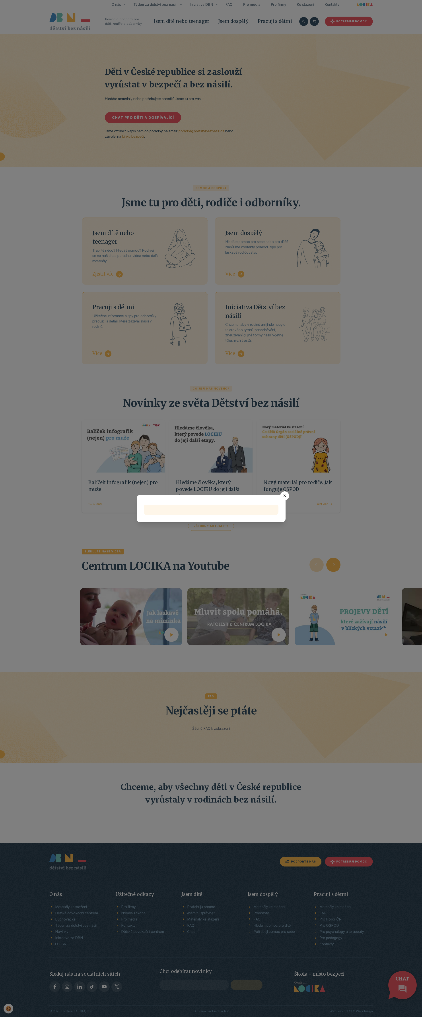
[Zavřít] (284, 495)
